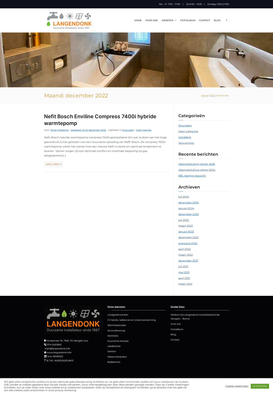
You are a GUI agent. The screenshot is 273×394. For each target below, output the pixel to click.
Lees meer (52, 164)
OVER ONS (151, 20)
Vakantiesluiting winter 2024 (196, 169)
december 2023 (188, 214)
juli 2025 (183, 196)
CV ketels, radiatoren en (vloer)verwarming (131, 320)
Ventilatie (112, 335)
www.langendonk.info (59, 352)
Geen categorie (188, 131)
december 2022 (188, 237)
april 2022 (184, 249)
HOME (138, 20)
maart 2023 (185, 225)
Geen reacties (143, 130)
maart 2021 (185, 283)
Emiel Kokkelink (60, 130)
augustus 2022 (187, 243)
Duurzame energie (118, 341)
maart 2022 (185, 254)
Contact (175, 339)
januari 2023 (186, 231)
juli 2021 (183, 266)
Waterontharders (117, 356)
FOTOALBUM (187, 20)
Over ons (176, 323)
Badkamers (113, 362)
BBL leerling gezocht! (192, 175)
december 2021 (188, 260)
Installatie (184, 137)
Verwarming (186, 143)
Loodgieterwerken (117, 314)
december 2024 (188, 202)
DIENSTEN (167, 20)
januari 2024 (186, 208)
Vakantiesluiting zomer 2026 (196, 164)
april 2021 (184, 278)
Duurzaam (128, 130)
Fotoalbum (177, 329)
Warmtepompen (116, 325)
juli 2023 (183, 220)
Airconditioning (116, 330)
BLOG (217, 20)
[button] (174, 20)
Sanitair (111, 351)
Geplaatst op (88, 130)
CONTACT (204, 20)
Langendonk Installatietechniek (129, 388)
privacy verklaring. (177, 388)
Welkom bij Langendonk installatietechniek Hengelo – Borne (195, 316)
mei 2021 (184, 272)
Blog (173, 334)
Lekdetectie (114, 346)
